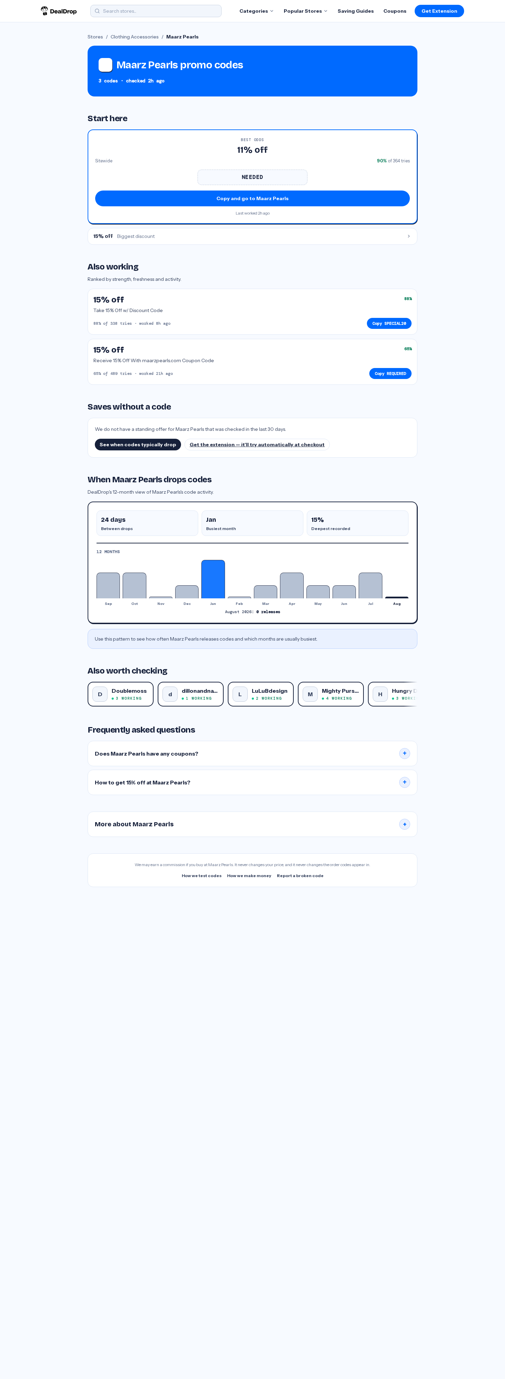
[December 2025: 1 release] (187, 591)
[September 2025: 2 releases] (108, 585)
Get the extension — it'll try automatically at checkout (257, 444)
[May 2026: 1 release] (318, 591)
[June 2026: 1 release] (344, 591)
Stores (95, 37)
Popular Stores (303, 11)
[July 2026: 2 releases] (370, 585)
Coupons (394, 11)
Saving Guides (356, 11)
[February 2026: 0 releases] (239, 597)
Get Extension (439, 11)
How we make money (249, 875)
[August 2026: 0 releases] (396, 597)
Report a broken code (300, 875)
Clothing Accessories (135, 37)
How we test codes (202, 875)
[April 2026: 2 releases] (291, 585)
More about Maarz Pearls (251, 824)
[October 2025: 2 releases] (134, 585)
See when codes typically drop (138, 444)
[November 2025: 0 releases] (160, 597)
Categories (253, 11)
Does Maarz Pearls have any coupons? (251, 753)
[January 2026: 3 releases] (213, 579)
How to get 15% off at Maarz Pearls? (251, 782)
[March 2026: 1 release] (265, 591)
